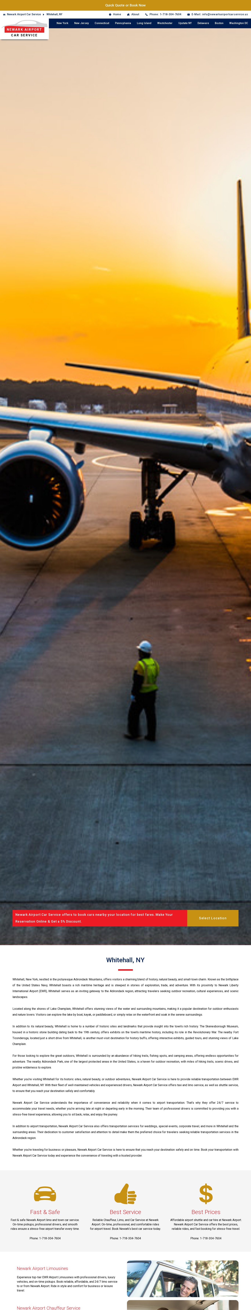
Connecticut (102, 23)
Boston (219, 23)
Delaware (203, 23)
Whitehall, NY (54, 14)
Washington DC (238, 23)
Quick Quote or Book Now (125, 5)
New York (62, 23)
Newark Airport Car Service (24, 14)
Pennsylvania (123, 23)
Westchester (165, 23)
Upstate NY (185, 23)
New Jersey (81, 23)
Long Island (144, 23)
